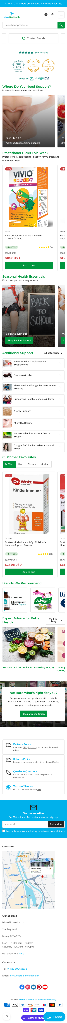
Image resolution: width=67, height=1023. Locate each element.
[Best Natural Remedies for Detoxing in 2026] (28, 644)
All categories (52, 352)
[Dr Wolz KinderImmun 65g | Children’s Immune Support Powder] (29, 504)
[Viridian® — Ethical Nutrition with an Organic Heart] (15, 600)
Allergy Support (22, 411)
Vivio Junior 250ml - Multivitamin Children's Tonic (23, 237)
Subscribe (56, 824)
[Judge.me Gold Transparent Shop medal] (48, 65)
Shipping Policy (30, 747)
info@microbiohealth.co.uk (24, 975)
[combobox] (33, 25)
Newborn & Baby (23, 375)
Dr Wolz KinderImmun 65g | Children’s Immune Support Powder (25, 544)
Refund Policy (52, 762)
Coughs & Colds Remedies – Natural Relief (34, 447)
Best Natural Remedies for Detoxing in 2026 (28, 667)
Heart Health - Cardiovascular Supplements (30, 363)
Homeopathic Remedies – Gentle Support (32, 435)
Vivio (7, 231)
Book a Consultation (33, 714)
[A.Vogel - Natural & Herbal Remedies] (43, 600)
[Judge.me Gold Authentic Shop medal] (33, 65)
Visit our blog (53, 620)
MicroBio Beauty (23, 423)
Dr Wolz (8, 538)
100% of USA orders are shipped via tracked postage (33, 3)
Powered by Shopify (47, 999)
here (39, 789)
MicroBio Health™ (27, 999)
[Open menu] (61, 14)
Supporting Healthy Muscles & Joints (34, 399)
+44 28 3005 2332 (17, 968)
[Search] (61, 25)
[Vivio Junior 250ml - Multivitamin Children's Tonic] (29, 197)
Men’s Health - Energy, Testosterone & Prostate (35, 387)
